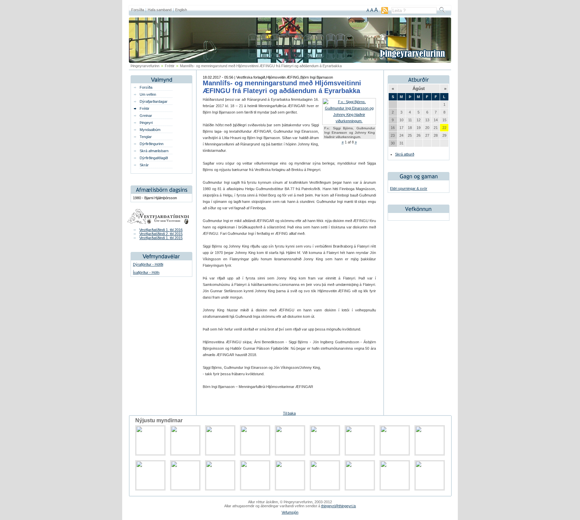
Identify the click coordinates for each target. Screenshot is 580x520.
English (181, 10)
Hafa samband (160, 10)
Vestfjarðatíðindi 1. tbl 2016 (161, 230)
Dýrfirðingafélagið (154, 158)
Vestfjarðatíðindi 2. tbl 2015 (161, 234)
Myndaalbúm (150, 130)
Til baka (289, 413)
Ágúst (419, 88)
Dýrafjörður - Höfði (148, 264)
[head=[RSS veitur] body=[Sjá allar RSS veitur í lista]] (384, 12)
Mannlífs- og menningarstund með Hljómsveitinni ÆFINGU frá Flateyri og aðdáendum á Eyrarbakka (282, 86)
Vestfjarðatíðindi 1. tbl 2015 (161, 238)
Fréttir (170, 66)
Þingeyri (146, 123)
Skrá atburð (404, 154)
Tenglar (146, 137)
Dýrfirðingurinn (151, 144)
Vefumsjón (290, 512)
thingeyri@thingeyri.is (338, 506)
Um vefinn (148, 94)
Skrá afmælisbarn (154, 151)
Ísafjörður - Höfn (146, 272)
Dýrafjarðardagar (153, 101)
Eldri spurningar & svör (408, 188)
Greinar (146, 116)
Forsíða (137, 10)
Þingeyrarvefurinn (145, 66)
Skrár (144, 165)
